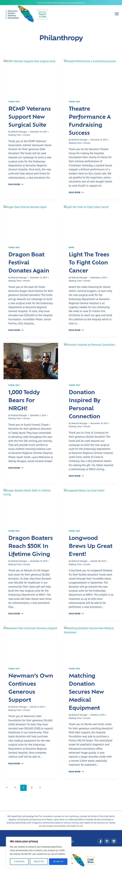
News (71, 248)
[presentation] (31, 77)
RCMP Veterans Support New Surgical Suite (29, 116)
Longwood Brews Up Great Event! (90, 545)
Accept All (58, 861)
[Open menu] (117, 14)
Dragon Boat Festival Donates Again (28, 262)
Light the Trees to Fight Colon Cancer (89, 262)
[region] (38, 852)
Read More (15, 185)
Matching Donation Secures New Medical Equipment (86, 691)
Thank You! (14, 102)
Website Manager (19, 132)
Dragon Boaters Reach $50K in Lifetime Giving (30, 545)
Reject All (39, 861)
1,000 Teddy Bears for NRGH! (24, 400)
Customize (19, 861)
